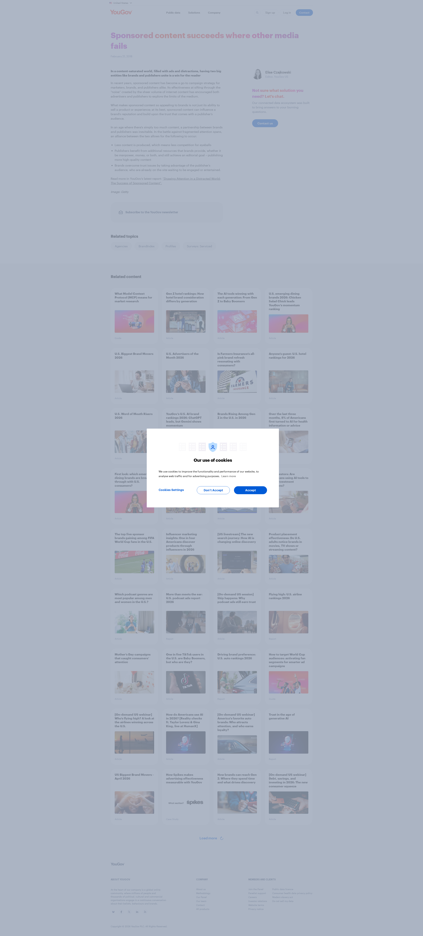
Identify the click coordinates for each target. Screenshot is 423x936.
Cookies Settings (171, 489)
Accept (250, 490)
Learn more (228, 476)
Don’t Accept (213, 490)
